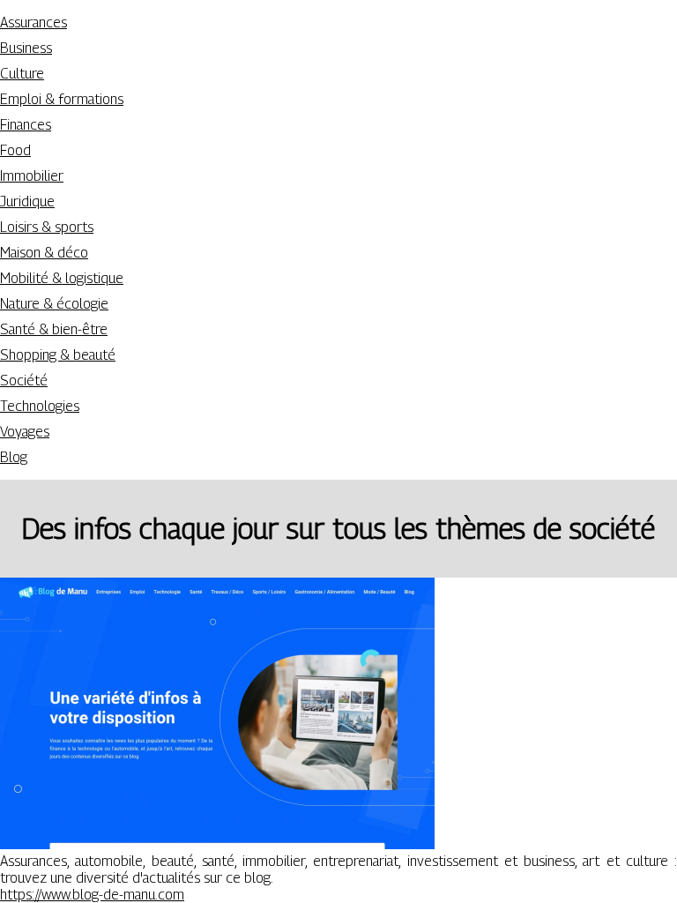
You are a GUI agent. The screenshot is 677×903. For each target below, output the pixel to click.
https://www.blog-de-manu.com (92, 894)
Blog (13, 457)
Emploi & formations (61, 99)
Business (26, 48)
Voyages (24, 431)
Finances (25, 124)
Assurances (33, 22)
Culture (22, 73)
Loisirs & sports (46, 227)
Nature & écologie (54, 303)
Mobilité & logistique (61, 278)
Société (24, 380)
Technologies (39, 406)
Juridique (27, 201)
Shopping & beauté (57, 355)
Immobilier (31, 176)
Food (15, 150)
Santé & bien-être (54, 329)
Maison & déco (44, 252)
